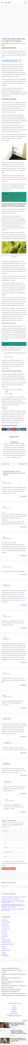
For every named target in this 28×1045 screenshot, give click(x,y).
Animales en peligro (5, 922)
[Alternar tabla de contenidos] (19, 61)
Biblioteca (14, 1010)
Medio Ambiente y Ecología (7, 944)
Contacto (14, 1008)
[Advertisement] (14, 20)
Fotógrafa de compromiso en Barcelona (10, 899)
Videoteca (14, 1012)
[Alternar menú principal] (25, 2)
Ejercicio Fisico (6, 956)
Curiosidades (4, 934)
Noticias (3, 946)
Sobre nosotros (14, 1014)
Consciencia (4, 932)
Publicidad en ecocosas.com (14, 1015)
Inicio (14, 1006)
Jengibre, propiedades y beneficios (10, 968)
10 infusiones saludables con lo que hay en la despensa (13, 897)
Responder (23, 496)
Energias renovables (5, 942)
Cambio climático (5, 926)
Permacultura (4, 948)
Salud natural (4, 954)
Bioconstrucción (4, 924)
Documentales (4, 936)
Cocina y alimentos (5, 928)
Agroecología (4, 920)
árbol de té (12, 348)
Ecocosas (8, 2)
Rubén (4, 537)
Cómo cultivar (4, 930)
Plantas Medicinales (5, 950)
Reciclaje (3, 952)
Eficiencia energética (6, 940)
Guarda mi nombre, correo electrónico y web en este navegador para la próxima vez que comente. (14, 863)
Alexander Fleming (15, 92)
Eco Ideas (3, 938)
